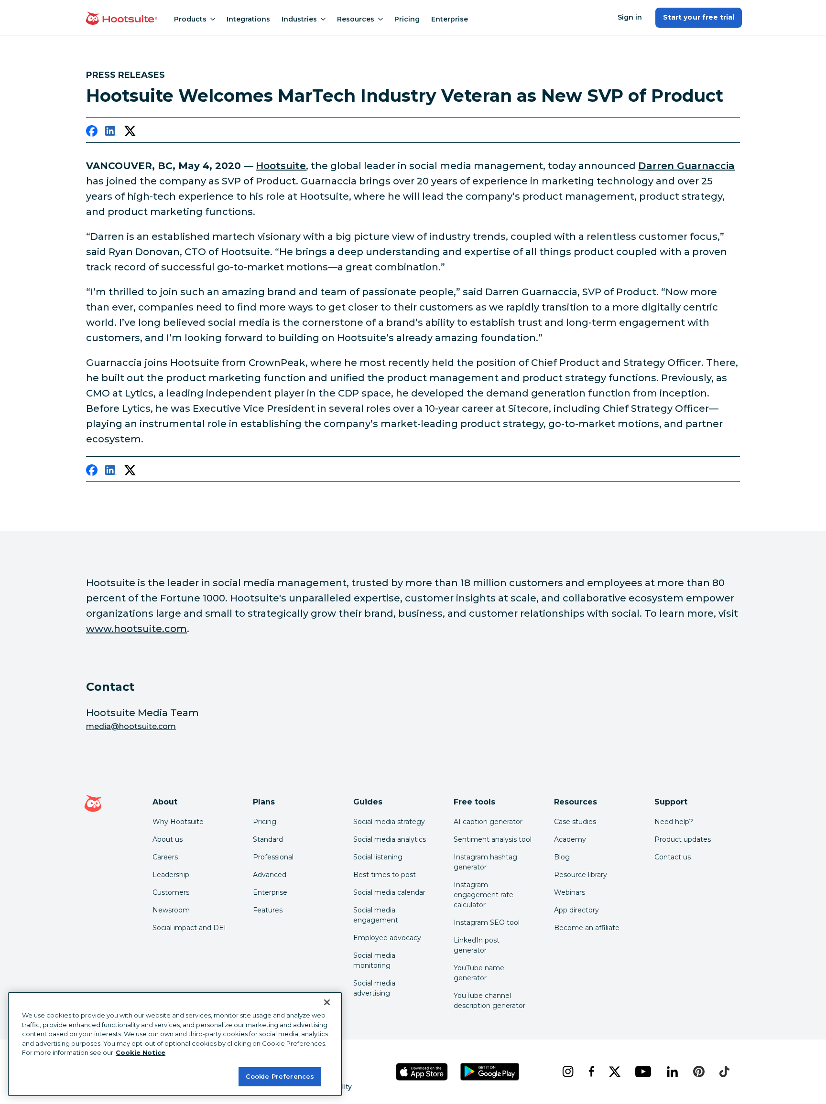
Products (190, 19)
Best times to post (384, 874)
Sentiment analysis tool (493, 839)
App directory (576, 910)
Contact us (672, 857)
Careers (165, 857)
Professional (273, 857)
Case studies (575, 821)
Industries (299, 19)
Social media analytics (389, 839)
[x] (614, 1071)
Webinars (569, 892)
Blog (562, 857)
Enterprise (449, 19)
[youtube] (643, 1071)
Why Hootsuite (178, 821)
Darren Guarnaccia (686, 165)
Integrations (248, 19)
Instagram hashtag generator (485, 862)
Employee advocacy (387, 937)
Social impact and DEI (189, 927)
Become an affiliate (587, 927)
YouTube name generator (479, 973)
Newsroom (171, 910)
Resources (355, 19)
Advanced (269, 874)
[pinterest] (698, 1071)
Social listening (377, 857)
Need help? (673, 821)
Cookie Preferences (280, 1076)
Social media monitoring (374, 960)
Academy (570, 839)
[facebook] (92, 132)
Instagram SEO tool (487, 922)
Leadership (170, 874)
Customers (170, 892)
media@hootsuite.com (131, 726)
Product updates (682, 839)
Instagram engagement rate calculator (483, 894)
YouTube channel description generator (489, 1000)
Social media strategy (389, 821)
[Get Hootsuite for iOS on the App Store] (422, 1072)
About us (167, 839)
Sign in (630, 17)
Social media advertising (374, 988)
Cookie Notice (140, 1052)
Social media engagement (375, 915)
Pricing (407, 19)
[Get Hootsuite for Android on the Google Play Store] (490, 1072)
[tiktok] (724, 1071)
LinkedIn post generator (477, 945)
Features (268, 910)
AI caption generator (488, 821)
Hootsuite (281, 165)
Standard (268, 839)
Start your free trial (698, 17)
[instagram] (567, 1071)
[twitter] (130, 132)
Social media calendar (389, 892)
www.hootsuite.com (136, 628)
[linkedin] (111, 132)
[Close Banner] (326, 1002)
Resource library (580, 874)
